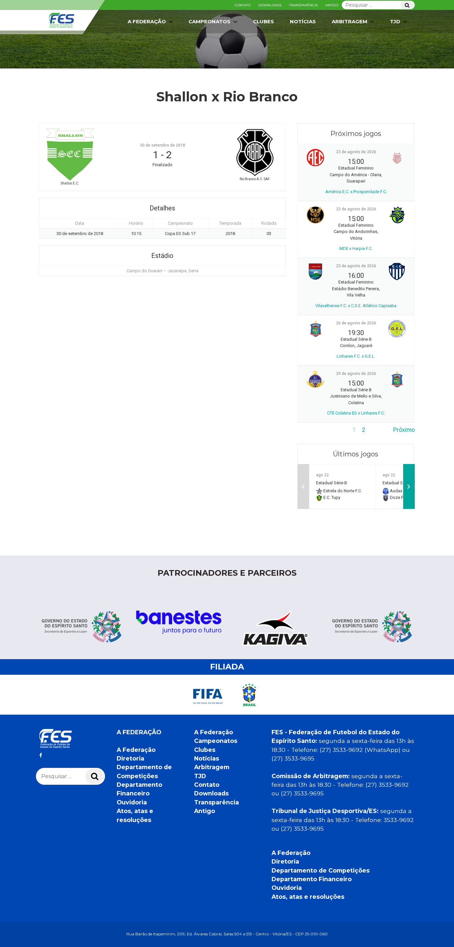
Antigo (331, 5)
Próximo (404, 429)
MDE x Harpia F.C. (356, 248)
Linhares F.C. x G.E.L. (356, 356)
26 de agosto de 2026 (356, 323)
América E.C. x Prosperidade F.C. (356, 191)
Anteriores (311, 429)
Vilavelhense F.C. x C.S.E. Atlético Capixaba (356, 305)
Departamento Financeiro (312, 879)
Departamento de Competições (321, 870)
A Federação (136, 749)
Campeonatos (209, 21)
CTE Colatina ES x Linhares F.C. (356, 413)
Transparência (303, 5)
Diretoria (130, 758)
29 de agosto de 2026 (356, 373)
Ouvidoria (132, 802)
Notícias (303, 21)
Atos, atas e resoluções (308, 896)
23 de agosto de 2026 (356, 152)
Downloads (270, 5)
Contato (243, 5)
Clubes (263, 21)
